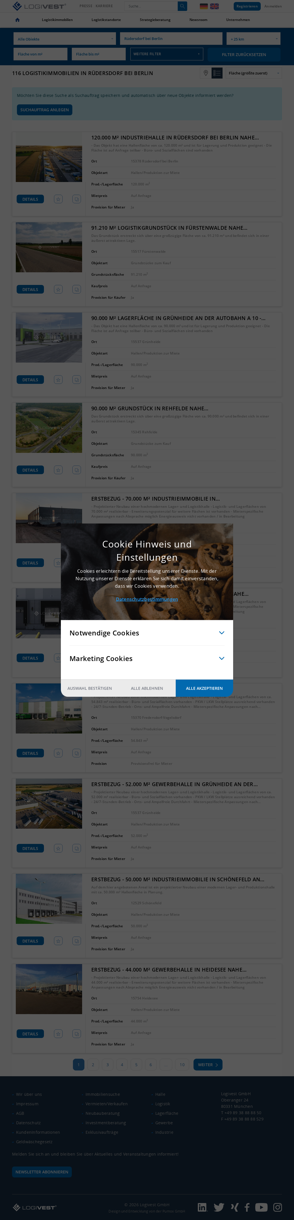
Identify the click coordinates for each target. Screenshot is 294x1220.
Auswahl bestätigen (89, 688)
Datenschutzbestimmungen (147, 599)
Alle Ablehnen (147, 688)
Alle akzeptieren (204, 688)
